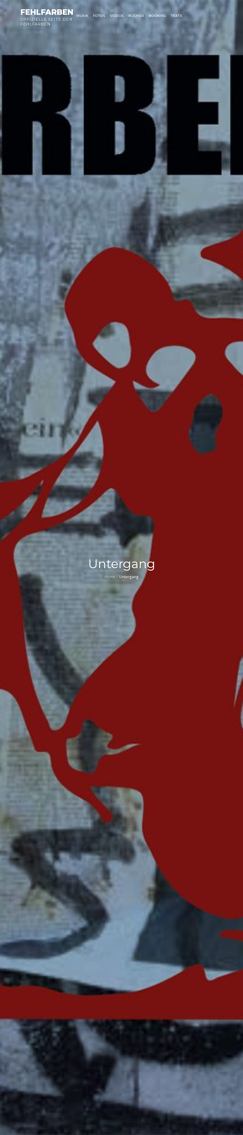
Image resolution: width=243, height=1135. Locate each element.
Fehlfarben (46, 12)
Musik (82, 16)
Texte (176, 16)
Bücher (136, 16)
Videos (117, 16)
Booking (157, 16)
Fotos (99, 16)
